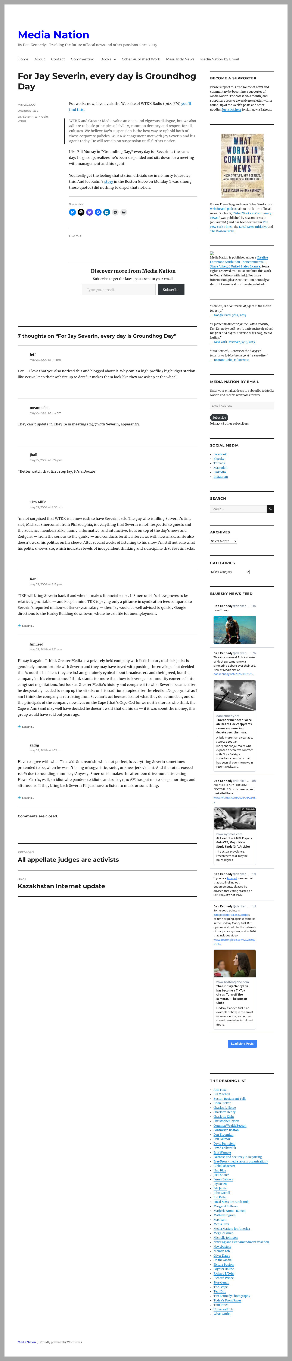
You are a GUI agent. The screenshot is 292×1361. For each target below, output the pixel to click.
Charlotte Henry (224, 1112)
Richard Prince (224, 1278)
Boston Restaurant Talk (230, 1099)
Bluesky (219, 459)
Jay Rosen (220, 1184)
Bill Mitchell (222, 1094)
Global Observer (224, 1166)
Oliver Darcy (222, 1255)
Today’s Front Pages (227, 1300)
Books (105, 59)
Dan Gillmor (222, 1139)
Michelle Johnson (226, 1238)
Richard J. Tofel (224, 1273)
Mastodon (220, 468)
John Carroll (222, 1193)
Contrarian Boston (226, 1130)
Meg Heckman (223, 1233)
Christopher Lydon (226, 1121)
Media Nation (53, 35)
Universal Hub (223, 1309)
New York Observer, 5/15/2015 (234, 342)
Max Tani (220, 1220)
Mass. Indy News (180, 59)
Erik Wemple (222, 1152)
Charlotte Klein (224, 1117)
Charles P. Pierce (225, 1108)
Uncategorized (28, 110)
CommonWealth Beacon (230, 1125)
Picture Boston (224, 1264)
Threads (219, 463)
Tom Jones (221, 1305)
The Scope (221, 1287)
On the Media (223, 1260)
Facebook (220, 454)
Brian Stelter (222, 1103)
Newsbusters (222, 1247)
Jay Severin (26, 116)
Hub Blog (220, 1170)
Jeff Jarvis (220, 1188)
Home (23, 59)
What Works (222, 1314)
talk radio (41, 116)
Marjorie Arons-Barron (230, 1211)
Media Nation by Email (219, 59)
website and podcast (224, 209)
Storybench (221, 1282)
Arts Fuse (220, 1090)
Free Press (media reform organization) (241, 1161)
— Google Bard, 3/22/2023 (228, 315)
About (39, 59)
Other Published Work (141, 59)
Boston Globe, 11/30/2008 (231, 360)
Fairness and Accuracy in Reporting (238, 1157)
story (108, 181)
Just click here (231, 109)
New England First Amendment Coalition (241, 1242)
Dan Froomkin (223, 1134)
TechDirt (220, 1291)
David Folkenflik (225, 1148)
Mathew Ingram (225, 1215)
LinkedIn (220, 472)
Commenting (82, 59)
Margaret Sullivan (226, 1206)
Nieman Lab (222, 1251)
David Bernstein (224, 1143)
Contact (58, 59)
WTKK (22, 121)
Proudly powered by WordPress (61, 1342)
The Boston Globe (222, 231)
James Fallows (223, 1179)
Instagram (221, 477)
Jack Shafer (221, 1175)
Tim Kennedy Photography (232, 1296)
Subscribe (171, 290)
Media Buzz (221, 1224)
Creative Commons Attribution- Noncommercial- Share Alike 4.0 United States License (239, 262)
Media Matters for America (232, 1229)
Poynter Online (224, 1269)
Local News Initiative (253, 227)
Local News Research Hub (231, 1202)
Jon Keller (220, 1197)
